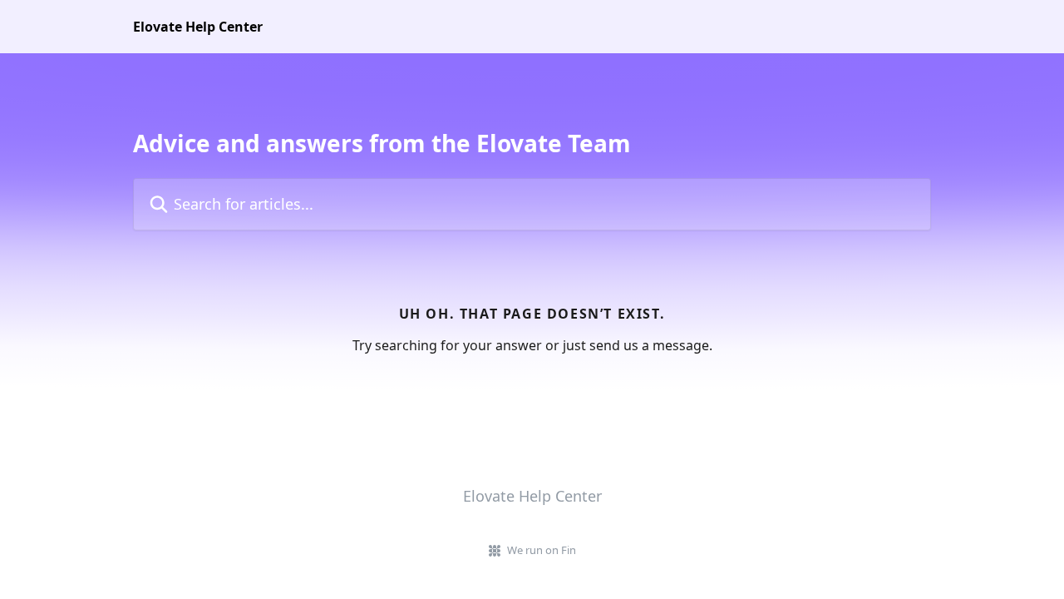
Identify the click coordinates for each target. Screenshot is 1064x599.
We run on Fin (541, 549)
